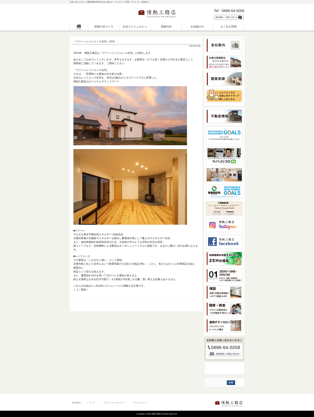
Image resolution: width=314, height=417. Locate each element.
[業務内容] (166, 27)
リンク (92, 402)
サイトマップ (140, 402)
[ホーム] (85, 27)
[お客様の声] (197, 27)
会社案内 (76, 402)
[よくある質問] (228, 27)
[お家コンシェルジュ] (134, 27)
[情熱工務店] (157, 19)
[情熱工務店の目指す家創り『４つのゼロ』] (103, 27)
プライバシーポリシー (114, 402)
